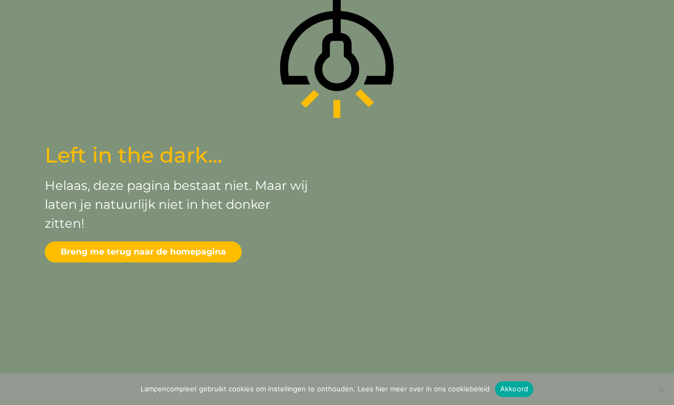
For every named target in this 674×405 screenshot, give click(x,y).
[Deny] (661, 389)
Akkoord (514, 388)
